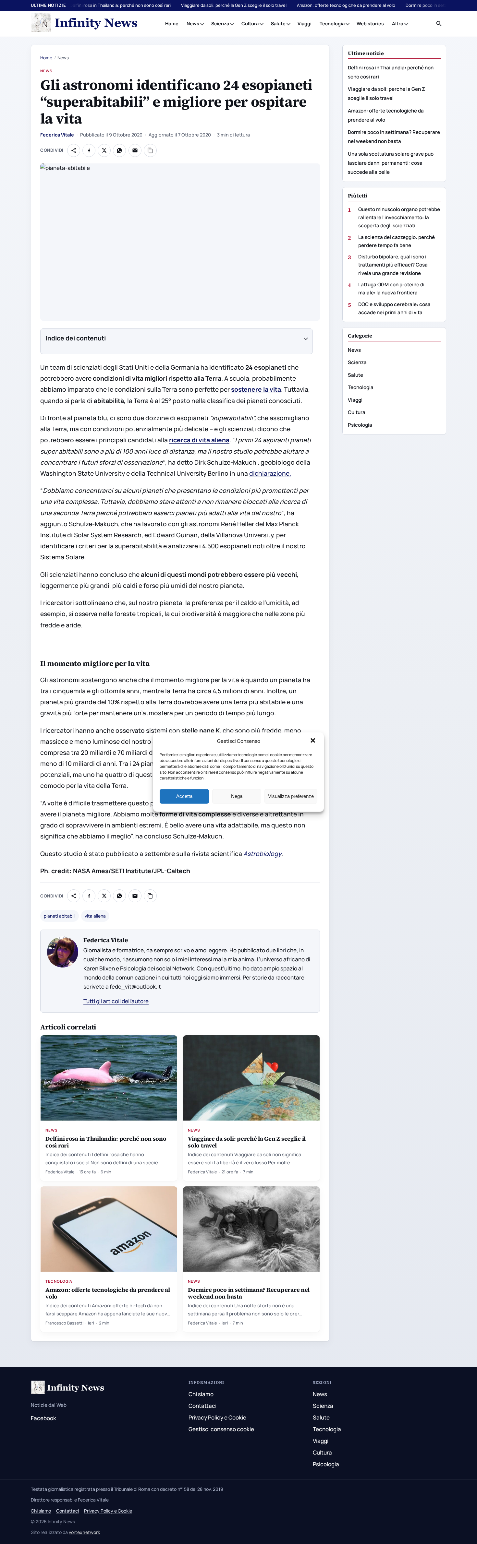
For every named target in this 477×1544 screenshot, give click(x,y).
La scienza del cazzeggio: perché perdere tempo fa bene (396, 241)
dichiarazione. (270, 473)
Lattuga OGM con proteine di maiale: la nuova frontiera (391, 288)
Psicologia (360, 425)
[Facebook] (88, 150)
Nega (236, 796)
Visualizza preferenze (291, 796)
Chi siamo (201, 1394)
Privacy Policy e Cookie (217, 1417)
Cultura (250, 23)
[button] (313, 741)
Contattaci (202, 1405)
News (193, 23)
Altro (397, 23)
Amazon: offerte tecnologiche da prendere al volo (346, 5)
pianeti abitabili (59, 916)
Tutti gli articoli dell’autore (116, 1001)
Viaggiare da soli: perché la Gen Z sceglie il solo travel (234, 5)
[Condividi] (73, 150)
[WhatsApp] (119, 150)
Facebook (43, 1418)
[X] (104, 150)
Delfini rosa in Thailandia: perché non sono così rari (120, 5)
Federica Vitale (57, 135)
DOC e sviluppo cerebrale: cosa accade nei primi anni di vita (394, 308)
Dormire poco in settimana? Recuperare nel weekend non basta (249, 1293)
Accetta (184, 796)
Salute (278, 23)
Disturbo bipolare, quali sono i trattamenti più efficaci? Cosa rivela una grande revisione (393, 264)
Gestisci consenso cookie (221, 1429)
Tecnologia (332, 23)
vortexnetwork (84, 1532)
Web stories (370, 23)
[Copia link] (150, 150)
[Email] (134, 150)
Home (171, 23)
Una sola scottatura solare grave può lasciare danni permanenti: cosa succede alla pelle (391, 162)
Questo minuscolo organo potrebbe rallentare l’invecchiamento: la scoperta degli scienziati (399, 217)
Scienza (220, 23)
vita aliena (95, 916)
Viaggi (305, 23)
